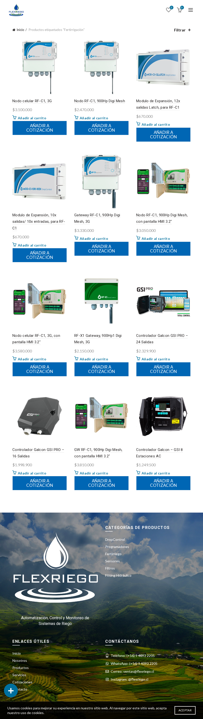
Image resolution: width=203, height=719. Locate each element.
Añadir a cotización (39, 128)
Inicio (20, 30)
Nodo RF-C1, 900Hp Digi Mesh (99, 101)
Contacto (19, 689)
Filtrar (180, 29)
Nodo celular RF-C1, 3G (32, 101)
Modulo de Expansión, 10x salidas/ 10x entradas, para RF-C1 (38, 221)
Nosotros (19, 660)
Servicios (19, 675)
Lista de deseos (171, 7)
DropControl (115, 539)
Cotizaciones (22, 682)
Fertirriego (113, 554)
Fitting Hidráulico (118, 575)
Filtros (110, 568)
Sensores (112, 561)
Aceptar (185, 710)
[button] (11, 690)
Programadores (117, 547)
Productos (20, 668)
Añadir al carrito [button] (32, 118)
